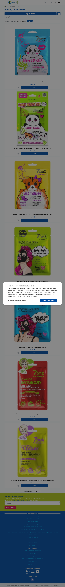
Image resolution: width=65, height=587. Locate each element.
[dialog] (32, 293)
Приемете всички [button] (48, 300)
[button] (17, 300)
